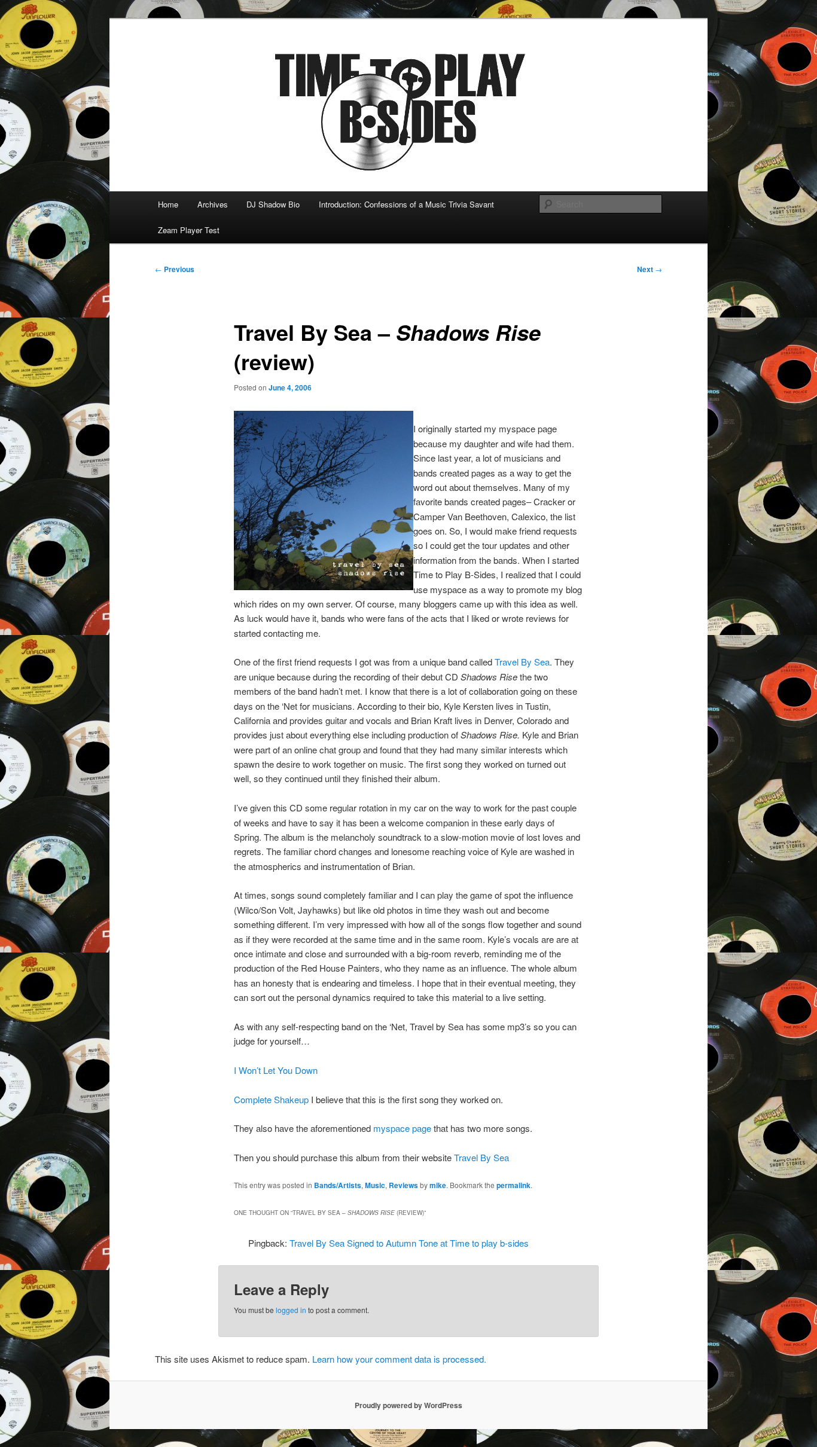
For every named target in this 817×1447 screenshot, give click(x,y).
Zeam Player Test (189, 230)
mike (437, 1185)
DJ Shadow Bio (273, 204)
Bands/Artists (337, 1185)
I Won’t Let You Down (276, 1070)
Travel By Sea (522, 661)
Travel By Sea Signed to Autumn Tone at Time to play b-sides (409, 1243)
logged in (291, 1310)
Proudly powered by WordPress (408, 1405)
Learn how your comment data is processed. (399, 1359)
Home (168, 204)
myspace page (402, 1128)
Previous (174, 269)
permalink (513, 1185)
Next (649, 269)
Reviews (403, 1185)
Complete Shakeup (271, 1099)
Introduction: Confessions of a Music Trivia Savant (406, 204)
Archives (212, 204)
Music (375, 1185)
